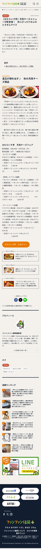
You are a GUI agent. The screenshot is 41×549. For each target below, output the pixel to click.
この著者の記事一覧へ (20, 350)
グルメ (6, 16)
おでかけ (14, 528)
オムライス (6, 368)
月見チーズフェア (8, 372)
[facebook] (4, 514)
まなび (27, 528)
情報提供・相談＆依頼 (17, 536)
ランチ (25, 368)
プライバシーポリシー (9, 537)
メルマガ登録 (31, 531)
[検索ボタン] (34, 4)
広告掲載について (6, 536)
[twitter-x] (7, 514)
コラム (33, 528)
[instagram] (11, 514)
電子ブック (20, 533)
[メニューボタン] (37, 4)
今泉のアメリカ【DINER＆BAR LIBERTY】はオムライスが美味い (26, 256)
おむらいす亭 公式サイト (16, 244)
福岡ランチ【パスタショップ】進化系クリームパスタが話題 (26, 270)
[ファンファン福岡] (10, 4)
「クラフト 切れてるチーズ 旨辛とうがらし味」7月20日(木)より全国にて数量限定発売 (26, 284)
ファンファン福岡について (14, 531)
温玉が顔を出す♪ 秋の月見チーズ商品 (19, 66)
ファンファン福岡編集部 (12, 333)
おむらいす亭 (17, 368)
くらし (21, 528)
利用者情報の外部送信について (24, 537)
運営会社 (34, 537)
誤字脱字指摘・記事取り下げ (31, 536)
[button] (16, 300)
